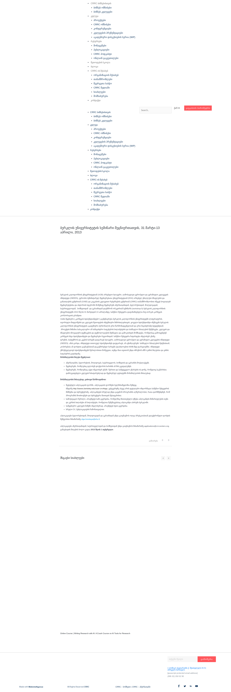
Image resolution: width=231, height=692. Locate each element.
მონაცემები (100, 45)
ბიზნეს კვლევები (103, 12)
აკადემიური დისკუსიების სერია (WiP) (114, 37)
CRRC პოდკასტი (103, 54)
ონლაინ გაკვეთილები (106, 58)
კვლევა (94, 16)
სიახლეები (100, 92)
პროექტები (100, 20)
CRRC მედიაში (102, 87)
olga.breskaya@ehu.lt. (90, 419)
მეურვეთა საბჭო (103, 83)
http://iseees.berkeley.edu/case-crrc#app (90, 388)
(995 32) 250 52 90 (176, 676)
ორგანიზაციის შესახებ (106, 75)
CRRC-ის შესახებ (99, 71)
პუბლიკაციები (101, 49)
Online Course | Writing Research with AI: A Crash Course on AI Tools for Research (95, 633)
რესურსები (96, 41)
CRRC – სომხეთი (123, 687)
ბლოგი (94, 66)
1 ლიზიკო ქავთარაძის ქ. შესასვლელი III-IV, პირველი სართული (187, 669)
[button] (109, 108)
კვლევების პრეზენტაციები (108, 33)
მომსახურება (101, 96)
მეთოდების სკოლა (100, 62)
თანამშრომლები (103, 79)
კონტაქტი (96, 100)
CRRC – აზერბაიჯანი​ (141, 687)
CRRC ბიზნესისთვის (101, 3)
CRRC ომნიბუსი (102, 24)
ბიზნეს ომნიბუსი (103, 7)
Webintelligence (35, 687)
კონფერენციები (102, 28)
